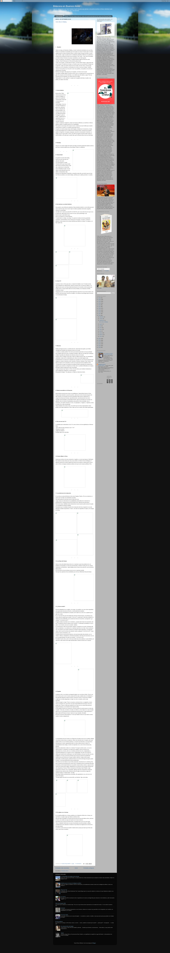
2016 (99, 315)
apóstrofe (100, 352)
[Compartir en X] (88, 863)
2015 (99, 338)
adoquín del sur (102, 364)
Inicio (76, 868)
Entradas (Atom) (64, 870)
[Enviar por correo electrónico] (86, 863)
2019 (99, 310)
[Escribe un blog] (87, 863)
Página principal (59, 16)
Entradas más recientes (62, 868)
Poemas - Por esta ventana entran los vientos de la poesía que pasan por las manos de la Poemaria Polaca (88, 16)
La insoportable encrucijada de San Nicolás (70, 876)
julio (100, 325)
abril (100, 331)
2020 (99, 308)
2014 (99, 340)
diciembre (101, 316)
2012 (99, 343)
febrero (101, 334)
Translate (107, 270)
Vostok (62, 933)
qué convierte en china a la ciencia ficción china (108, 354)
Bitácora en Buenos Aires (66, 6)
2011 (99, 345)
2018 (99, 311)
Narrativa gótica (101, 365)
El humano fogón (64, 914)
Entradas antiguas (89, 868)
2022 (99, 304)
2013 (99, 342)
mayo (100, 329)
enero (100, 336)
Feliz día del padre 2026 (60, 903)
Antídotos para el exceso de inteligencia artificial (71, 883)
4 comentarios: (78, 863)
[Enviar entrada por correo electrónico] (84, 863)
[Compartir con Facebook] (90, 863)
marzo (100, 332)
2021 (99, 306)
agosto (101, 324)
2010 (99, 347)
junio (100, 327)
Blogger (94, 943)
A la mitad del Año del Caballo (67, 926)
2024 (99, 301)
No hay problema (59, 921)
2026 (99, 297)
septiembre (101, 320)
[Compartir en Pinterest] (91, 863)
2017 (99, 313)
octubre (101, 318)
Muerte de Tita (64, 889)
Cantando (63, 908)
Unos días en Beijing (61, 22)
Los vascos (63, 896)
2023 (99, 303)
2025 (99, 299)
